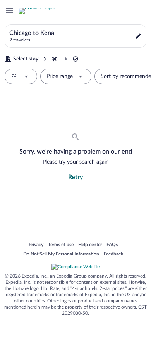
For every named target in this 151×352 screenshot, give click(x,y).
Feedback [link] (113, 254)
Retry (75, 177)
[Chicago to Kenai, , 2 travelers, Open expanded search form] (75, 36)
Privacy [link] (36, 245)
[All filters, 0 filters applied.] (21, 76)
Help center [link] (90, 245)
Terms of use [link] (61, 245)
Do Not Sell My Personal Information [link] (61, 254)
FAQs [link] (112, 245)
